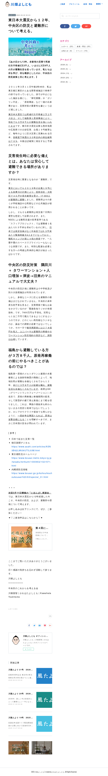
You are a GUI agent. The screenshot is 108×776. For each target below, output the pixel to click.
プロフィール (74, 4)
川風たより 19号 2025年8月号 (23, 717)
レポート (12, 15)
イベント (82, 51)
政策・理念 (88, 4)
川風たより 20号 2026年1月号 (23, 693)
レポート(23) (13, 609)
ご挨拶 (62, 4)
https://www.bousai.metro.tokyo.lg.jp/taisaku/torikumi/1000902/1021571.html (31, 461)
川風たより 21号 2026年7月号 (23, 669)
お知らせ (67, 51)
